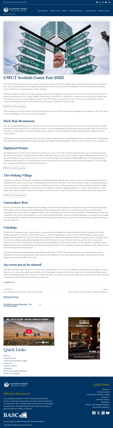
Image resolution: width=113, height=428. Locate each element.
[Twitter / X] (100, 2)
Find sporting (42, 11)
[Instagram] (103, 2)
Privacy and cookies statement (15, 371)
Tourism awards (103, 11)
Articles (64, 11)
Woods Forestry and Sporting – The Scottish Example (18, 305)
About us (7, 356)
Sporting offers (91, 11)
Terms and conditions (12, 373)
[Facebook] (97, 2)
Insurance (24, 2)
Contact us (8, 363)
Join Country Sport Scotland (11, 2)
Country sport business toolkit (15, 361)
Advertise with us (10, 366)
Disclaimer (8, 368)
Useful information (75, 11)
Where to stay (55, 11)
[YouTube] (106, 2)
